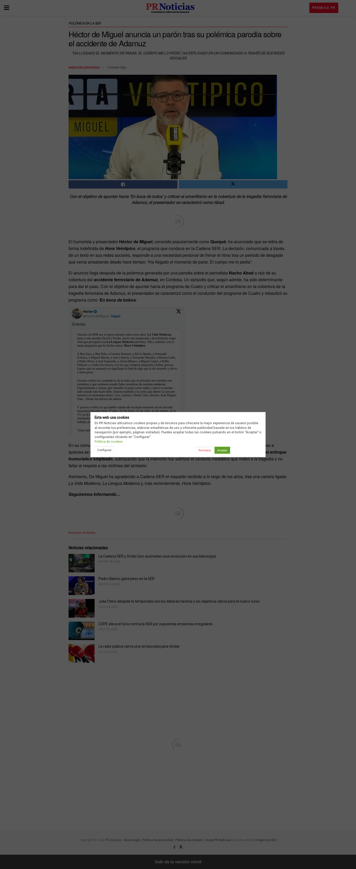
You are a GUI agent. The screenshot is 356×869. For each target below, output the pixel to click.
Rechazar (205, 450)
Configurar (104, 450)
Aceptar (222, 450)
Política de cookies (109, 441)
